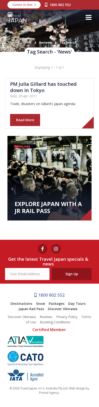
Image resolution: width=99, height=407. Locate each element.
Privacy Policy (66, 316)
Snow (40, 303)
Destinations (21, 303)
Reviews (46, 316)
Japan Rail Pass (31, 309)
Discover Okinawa (62, 309)
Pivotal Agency (49, 393)
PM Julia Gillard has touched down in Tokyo (43, 87)
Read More (25, 120)
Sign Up (71, 274)
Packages (56, 303)
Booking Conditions (55, 322)
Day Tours (77, 303)
